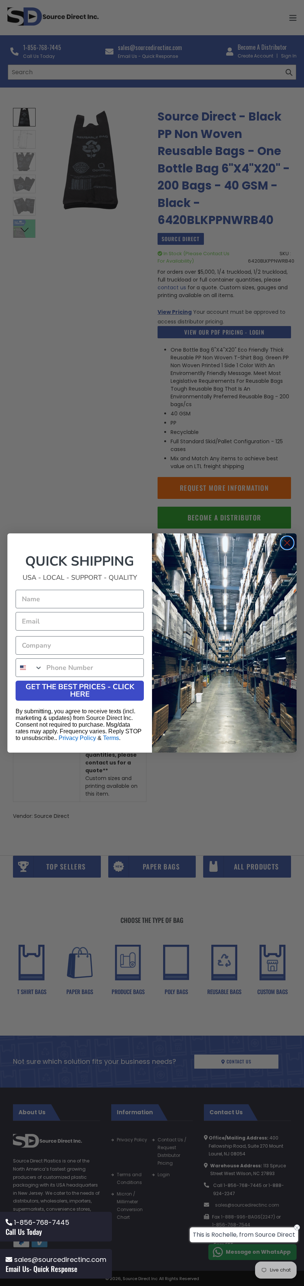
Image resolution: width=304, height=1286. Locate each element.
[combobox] (29, 668)
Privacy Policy (77, 738)
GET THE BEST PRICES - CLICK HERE (80, 690)
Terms (111, 738)
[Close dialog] (287, 542)
